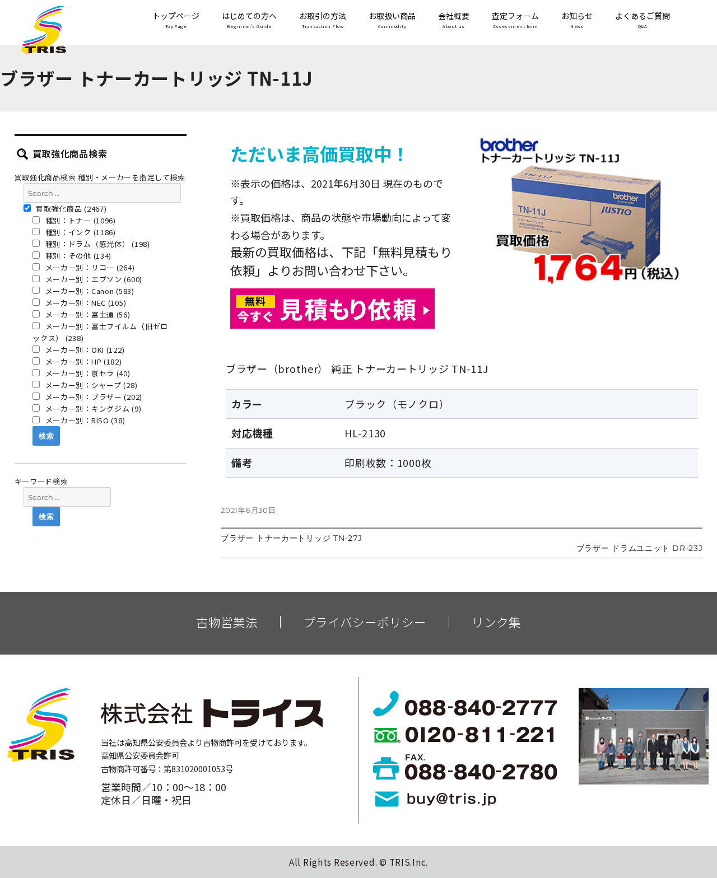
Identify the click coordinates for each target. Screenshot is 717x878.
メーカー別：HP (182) (82, 361)
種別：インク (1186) (79, 232)
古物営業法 (227, 622)
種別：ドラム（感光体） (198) (96, 244)
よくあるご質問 (642, 20)
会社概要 (453, 20)
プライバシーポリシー (364, 622)
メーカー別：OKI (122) (84, 349)
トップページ (175, 20)
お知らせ (577, 20)
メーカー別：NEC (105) (85, 302)
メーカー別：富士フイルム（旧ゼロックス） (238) (100, 332)
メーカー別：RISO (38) (84, 420)
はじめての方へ (249, 20)
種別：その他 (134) (77, 255)
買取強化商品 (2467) (70, 208)
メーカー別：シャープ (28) (90, 385)
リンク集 (496, 622)
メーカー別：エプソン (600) (92, 279)
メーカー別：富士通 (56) (87, 314)
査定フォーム (515, 20)
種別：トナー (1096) (79, 220)
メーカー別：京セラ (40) (87, 373)
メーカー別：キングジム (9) (92, 408)
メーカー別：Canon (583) (88, 291)
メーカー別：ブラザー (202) (92, 396)
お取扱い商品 (392, 20)
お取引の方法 (322, 20)
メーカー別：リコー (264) (89, 267)
